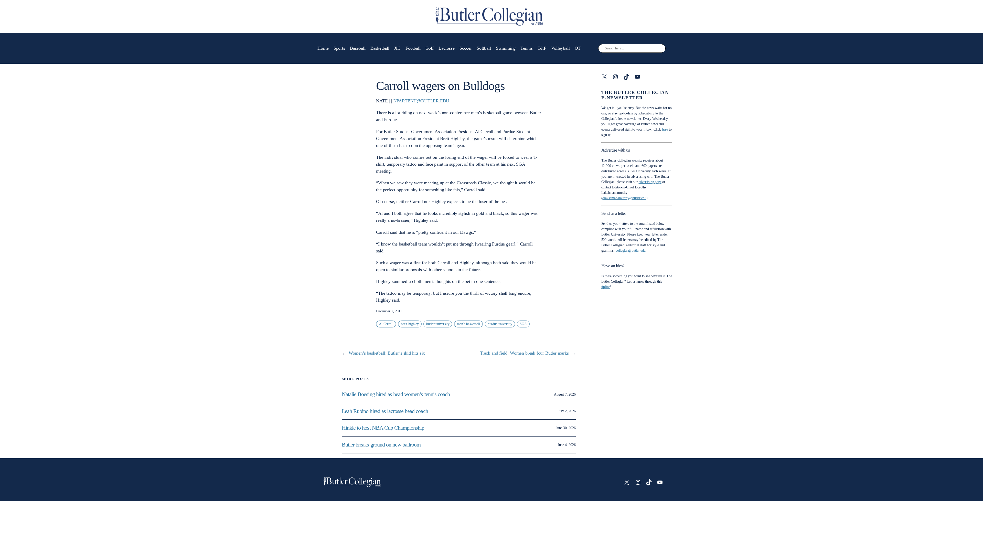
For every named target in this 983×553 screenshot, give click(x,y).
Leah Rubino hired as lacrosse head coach (385, 411)
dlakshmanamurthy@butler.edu (624, 198)
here (665, 129)
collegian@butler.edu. (631, 250)
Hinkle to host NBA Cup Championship (383, 428)
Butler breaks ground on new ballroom (381, 445)
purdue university (500, 324)
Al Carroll (386, 324)
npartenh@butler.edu (421, 100)
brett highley (410, 324)
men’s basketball (468, 324)
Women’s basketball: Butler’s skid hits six (387, 353)
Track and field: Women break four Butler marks (524, 353)
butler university (437, 324)
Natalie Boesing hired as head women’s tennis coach (396, 394)
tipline (605, 287)
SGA (523, 324)
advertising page (650, 182)
